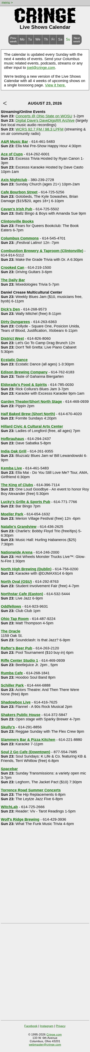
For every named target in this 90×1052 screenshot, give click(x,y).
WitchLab (9, 807)
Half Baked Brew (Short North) (28, 414)
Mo (22, 39)
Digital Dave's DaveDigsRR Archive (45, 120)
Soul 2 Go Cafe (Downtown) (25, 752)
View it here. (55, 85)
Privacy (61, 1026)
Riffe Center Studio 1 (19, 660)
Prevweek (13, 39)
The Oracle (10, 631)
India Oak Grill (13, 451)
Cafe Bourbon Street (19, 192)
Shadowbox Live (16, 702)
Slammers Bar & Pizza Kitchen (28, 740)
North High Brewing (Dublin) (26, 569)
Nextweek (76, 39)
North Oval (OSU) (16, 581)
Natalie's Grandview (18, 527)
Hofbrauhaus (12, 439)
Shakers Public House (20, 715)
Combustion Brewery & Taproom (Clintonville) (42, 251)
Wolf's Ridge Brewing (20, 819)
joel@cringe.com (41, 68)
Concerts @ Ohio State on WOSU (43, 116)
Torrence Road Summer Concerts (31, 790)
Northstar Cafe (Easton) (22, 594)
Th (46, 39)
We (37, 39)
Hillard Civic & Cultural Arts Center (32, 426)
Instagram (46, 1026)
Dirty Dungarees (15, 322)
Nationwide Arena (16, 552)
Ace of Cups (12, 154)
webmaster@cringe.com (45, 1044)
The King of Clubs (17, 485)
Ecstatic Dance (14, 360)
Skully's (8, 727)
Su (68, 39)
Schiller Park (12, 685)
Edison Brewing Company (24, 372)
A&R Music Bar (14, 141)
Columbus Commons (20, 238)
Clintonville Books (17, 221)
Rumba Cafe (12, 673)
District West (12, 338)
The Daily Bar (13, 280)
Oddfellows (11, 606)
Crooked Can (12, 267)
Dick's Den (10, 309)
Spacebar (9, 769)
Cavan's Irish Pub (16, 209)
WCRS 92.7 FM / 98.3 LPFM (39, 129)
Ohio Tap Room (15, 619)
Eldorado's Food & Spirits (24, 385)
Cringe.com (54, 1034)
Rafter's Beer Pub (16, 648)
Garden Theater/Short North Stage (31, 401)
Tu (30, 39)
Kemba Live (11, 468)
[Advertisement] (45, 876)
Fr (53, 39)
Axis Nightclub (14, 180)
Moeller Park (12, 514)
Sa (60, 39)
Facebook (30, 1026)
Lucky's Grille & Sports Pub (25, 502)
